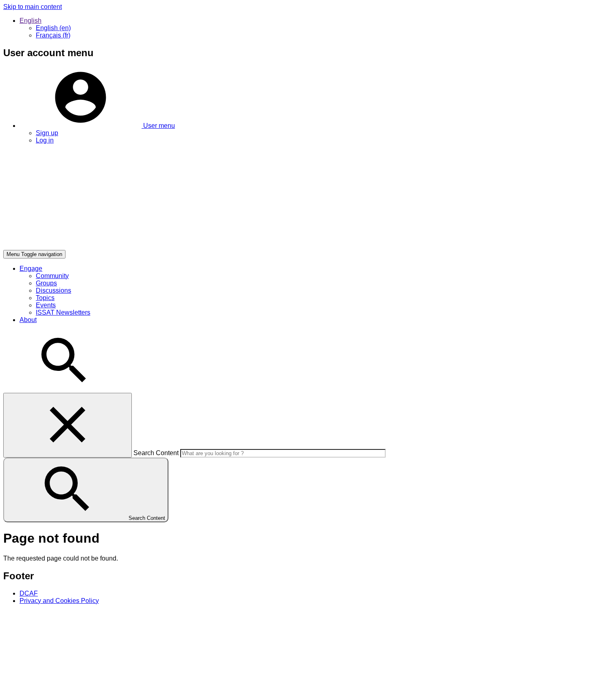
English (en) (53, 27)
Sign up (47, 132)
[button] (97, 125)
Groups (46, 283)
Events (46, 305)
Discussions (53, 290)
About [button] (28, 319)
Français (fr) (53, 35)
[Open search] (64, 389)
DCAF (29, 593)
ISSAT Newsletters (63, 312)
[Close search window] (67, 425)
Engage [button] (31, 268)
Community (52, 275)
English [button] (30, 20)
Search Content (156, 452)
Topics (45, 297)
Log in (45, 140)
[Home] (125, 246)
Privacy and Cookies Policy (59, 600)
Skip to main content (32, 6)
